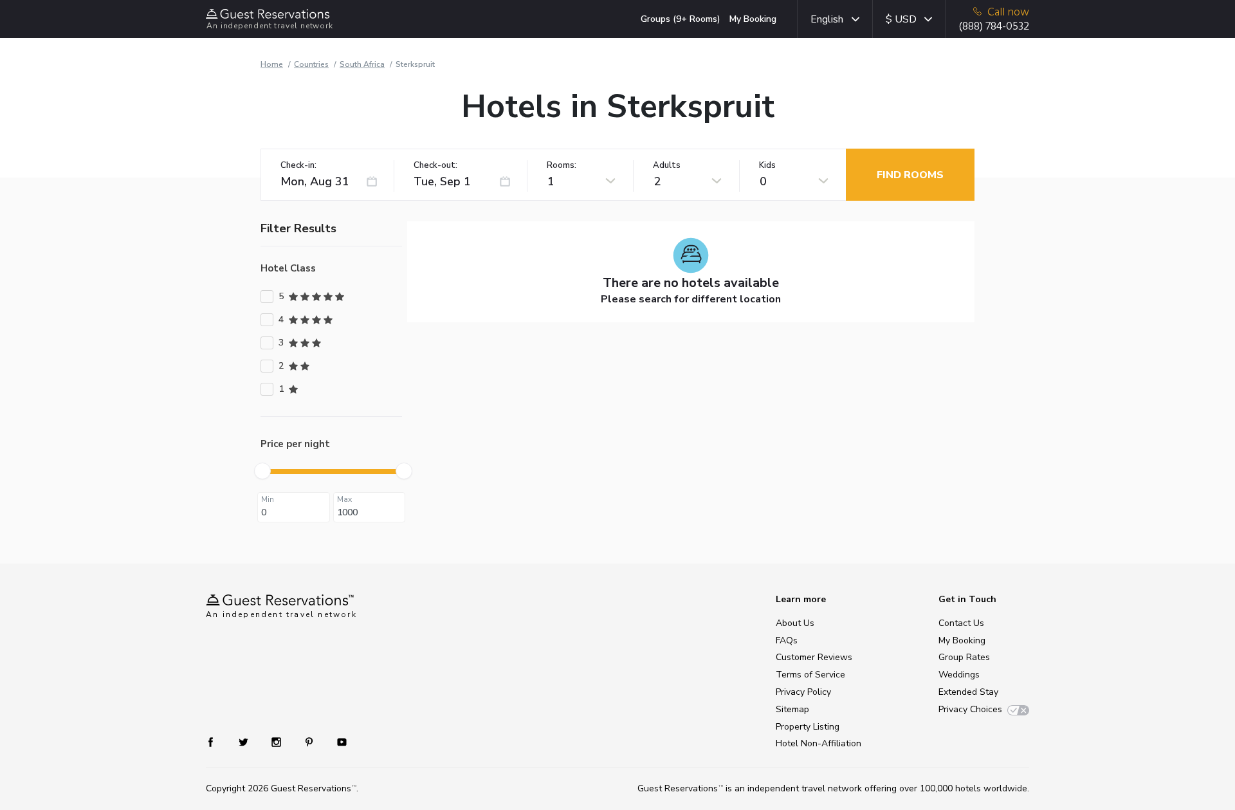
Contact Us (961, 623)
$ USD (901, 19)
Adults (667, 165)
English (826, 19)
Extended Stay (968, 692)
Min (267, 499)
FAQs (787, 640)
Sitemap (792, 709)
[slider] (262, 471)
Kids (767, 165)
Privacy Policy (803, 692)
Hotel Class (288, 268)
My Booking (752, 19)
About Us (795, 623)
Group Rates (964, 657)
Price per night (295, 443)
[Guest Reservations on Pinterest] (310, 741)
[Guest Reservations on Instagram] (277, 741)
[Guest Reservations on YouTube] (337, 741)
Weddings (959, 674)
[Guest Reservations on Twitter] (244, 741)
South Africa (362, 64)
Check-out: (435, 165)
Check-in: (298, 165)
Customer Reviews (814, 657)
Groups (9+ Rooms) (680, 19)
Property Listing (807, 727)
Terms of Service (810, 674)
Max (344, 499)
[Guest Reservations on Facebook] (217, 741)
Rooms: (561, 165)
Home (272, 64)
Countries (311, 64)
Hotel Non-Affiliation (818, 743)
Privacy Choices (970, 709)
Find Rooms (910, 175)
